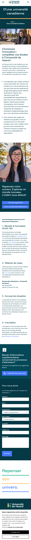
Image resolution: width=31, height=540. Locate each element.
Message (5, 436)
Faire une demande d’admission (15, 207)
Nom (4, 403)
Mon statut (6, 416)
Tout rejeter (15, 537)
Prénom (5, 397)
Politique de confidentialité (15, 527)
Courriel (5, 423)
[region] (15, 525)
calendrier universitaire (11, 336)
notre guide (12, 242)
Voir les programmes (15, 203)
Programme (6, 410)
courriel (7, 273)
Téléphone (5, 430)
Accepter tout (15, 532)
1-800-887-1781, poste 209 (16, 373)
